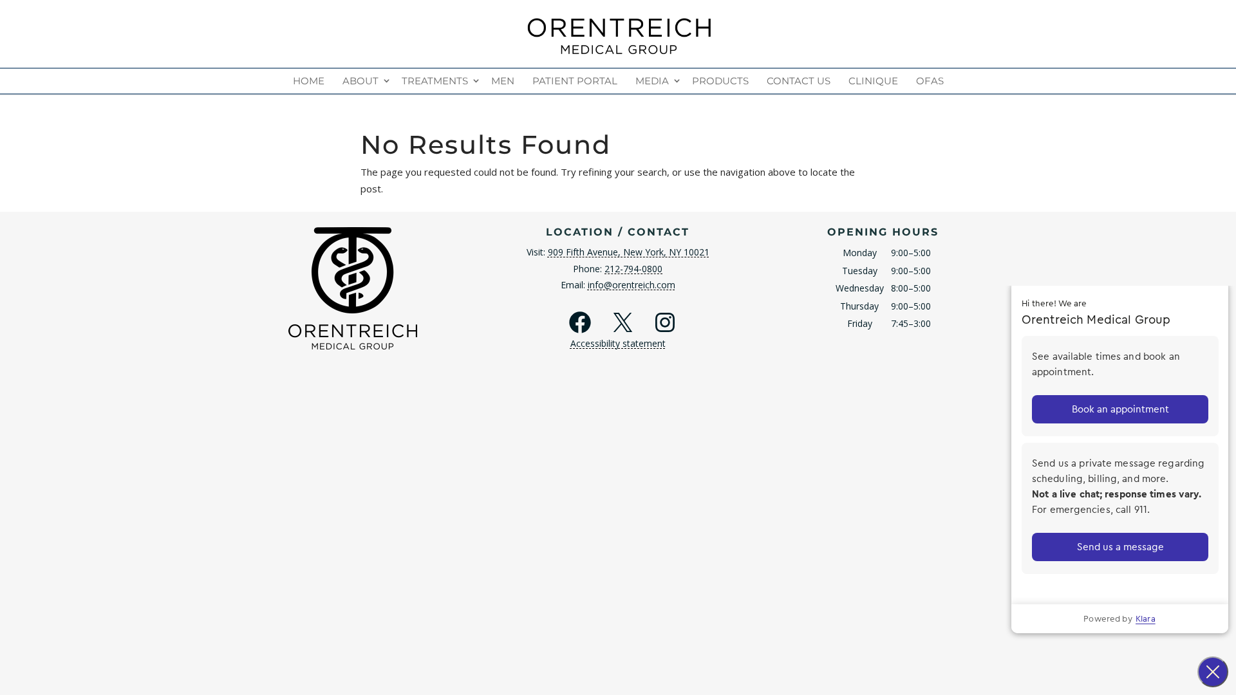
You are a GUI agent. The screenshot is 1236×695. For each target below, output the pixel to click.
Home (308, 81)
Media (652, 81)
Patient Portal (574, 81)
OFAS (930, 81)
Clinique (873, 81)
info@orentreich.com (631, 285)
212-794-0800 (633, 269)
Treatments (435, 81)
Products (720, 81)
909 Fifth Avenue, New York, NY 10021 (628, 252)
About (360, 81)
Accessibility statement (618, 343)
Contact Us (798, 81)
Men (502, 81)
